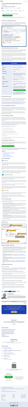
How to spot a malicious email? (7, 155)
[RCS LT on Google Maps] (2, 391)
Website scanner (23, 396)
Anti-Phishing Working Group (19, 260)
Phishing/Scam (4, 5)
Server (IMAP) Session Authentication (6, 102)
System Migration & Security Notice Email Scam (8, 329)
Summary (12, 10)
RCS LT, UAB (3, 387)
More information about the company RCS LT (15, 308)
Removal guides (3, 396)
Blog (2, 398)
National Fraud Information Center (15, 261)
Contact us (13, 396)
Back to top (25, 303)
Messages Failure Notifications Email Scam (8, 333)
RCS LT (9, 149)
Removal (16, 10)
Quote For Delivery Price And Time (17, 102)
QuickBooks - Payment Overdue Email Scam (8, 332)
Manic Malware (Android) (5, 336)
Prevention (20, 10)
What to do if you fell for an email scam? (8, 156)
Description (7, 10)
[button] (26, 1)
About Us (13, 397)
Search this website (23, 397)
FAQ (23, 10)
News (2, 397)
